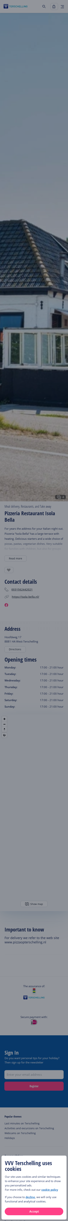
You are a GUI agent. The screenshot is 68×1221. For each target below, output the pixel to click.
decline (30, 1197)
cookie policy (49, 1189)
